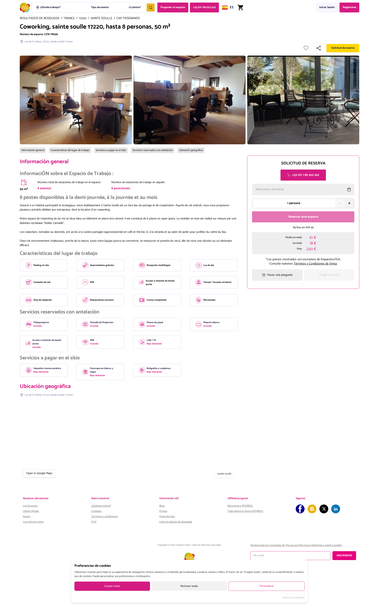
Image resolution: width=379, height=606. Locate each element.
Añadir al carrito (329, 275)
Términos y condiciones (104, 516)
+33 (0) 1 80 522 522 (204, 7)
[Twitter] (323, 508)
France (69, 18)
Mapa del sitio (167, 516)
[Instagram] (312, 508)
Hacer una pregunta (280, 275)
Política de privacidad (293, 598)
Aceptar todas (112, 586)
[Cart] (240, 7)
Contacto (96, 511)
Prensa (163, 511)
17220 (82, 18)
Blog (161, 506)
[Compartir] (318, 48)
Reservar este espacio (303, 216)
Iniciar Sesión (327, 7)
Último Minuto (31, 511)
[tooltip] (24, 182)
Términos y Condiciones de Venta (315, 263)
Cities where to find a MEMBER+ (246, 511)
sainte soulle (101, 18)
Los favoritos (30, 506)
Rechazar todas (189, 586)
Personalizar (267, 586)
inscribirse (344, 555)
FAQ (93, 522)
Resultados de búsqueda (39, 18)
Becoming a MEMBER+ (240, 506)
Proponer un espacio (172, 7)
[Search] (151, 7)
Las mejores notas (33, 522)
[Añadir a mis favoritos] (306, 48)
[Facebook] (300, 508)
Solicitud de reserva (343, 48)
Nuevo (26, 516)
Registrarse (349, 7)
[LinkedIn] (335, 508)
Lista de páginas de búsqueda (175, 522)
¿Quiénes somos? (101, 506)
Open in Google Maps (39, 473)
